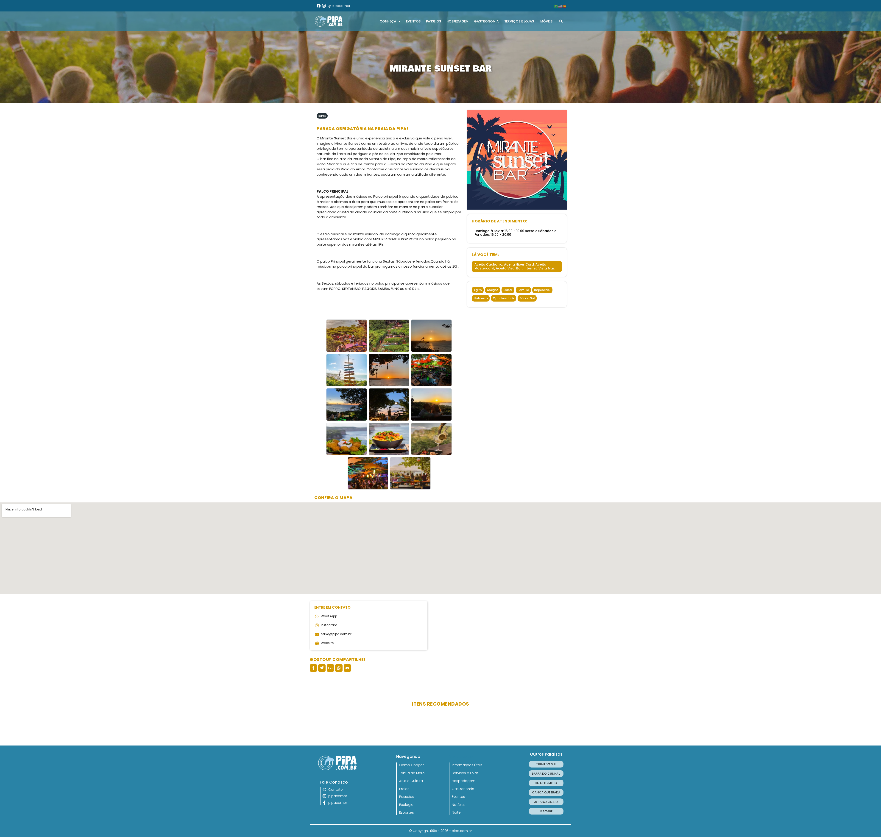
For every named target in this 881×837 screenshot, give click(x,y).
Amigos (492, 290)
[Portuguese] (556, 5)
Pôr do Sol (527, 298)
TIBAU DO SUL (546, 764)
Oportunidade (503, 298)
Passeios (433, 21)
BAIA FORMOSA (546, 783)
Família (523, 290)
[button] (561, 21)
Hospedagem (457, 21)
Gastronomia (486, 21)
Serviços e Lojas (519, 21)
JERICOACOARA (546, 802)
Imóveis (545, 21)
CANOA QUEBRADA (546, 792)
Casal (508, 290)
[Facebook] (319, 6)
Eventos (413, 21)
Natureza (481, 298)
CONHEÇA (388, 21)
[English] (560, 5)
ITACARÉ (546, 811)
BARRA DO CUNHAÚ (546, 773)
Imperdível (542, 290)
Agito (478, 290)
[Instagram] (324, 6)
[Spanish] (565, 5)
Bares (322, 116)
